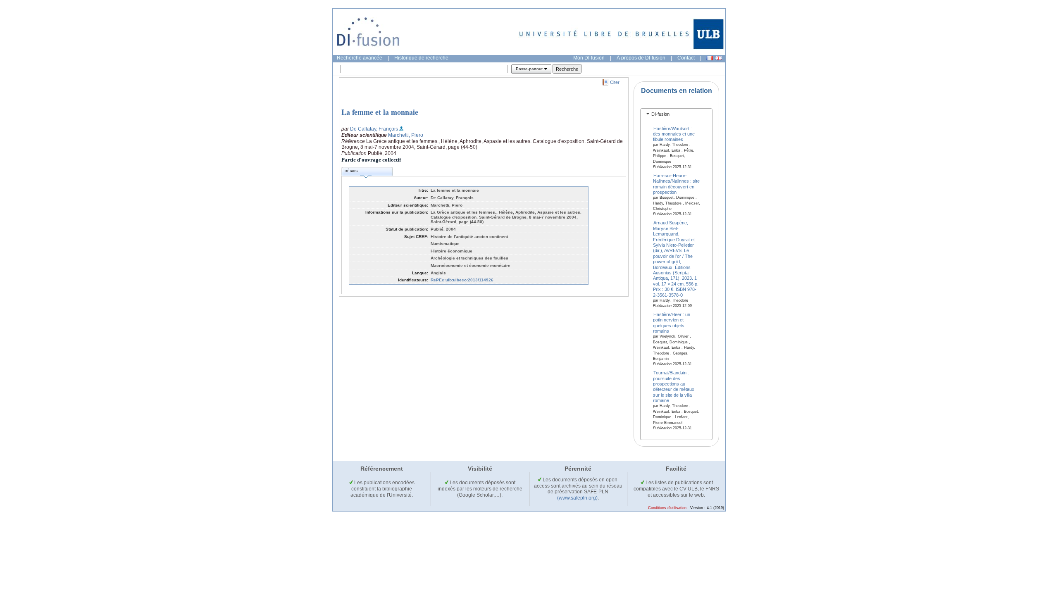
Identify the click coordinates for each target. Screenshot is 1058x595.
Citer (615, 82)
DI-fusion (660, 114)
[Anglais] (718, 58)
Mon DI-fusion (589, 58)
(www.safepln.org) (577, 498)
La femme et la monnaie (379, 112)
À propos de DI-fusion (641, 58)
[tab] (676, 114)
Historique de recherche (421, 58)
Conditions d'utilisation (667, 508)
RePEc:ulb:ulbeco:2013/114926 (462, 280)
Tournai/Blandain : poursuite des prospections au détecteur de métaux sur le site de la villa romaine (673, 386)
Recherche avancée (359, 58)
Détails (351, 171)
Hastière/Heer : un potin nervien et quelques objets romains (672, 322)
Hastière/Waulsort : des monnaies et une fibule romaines (674, 134)
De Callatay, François (374, 129)
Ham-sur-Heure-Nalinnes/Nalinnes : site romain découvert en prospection (676, 184)
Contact (686, 58)
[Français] (709, 58)
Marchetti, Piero (405, 135)
